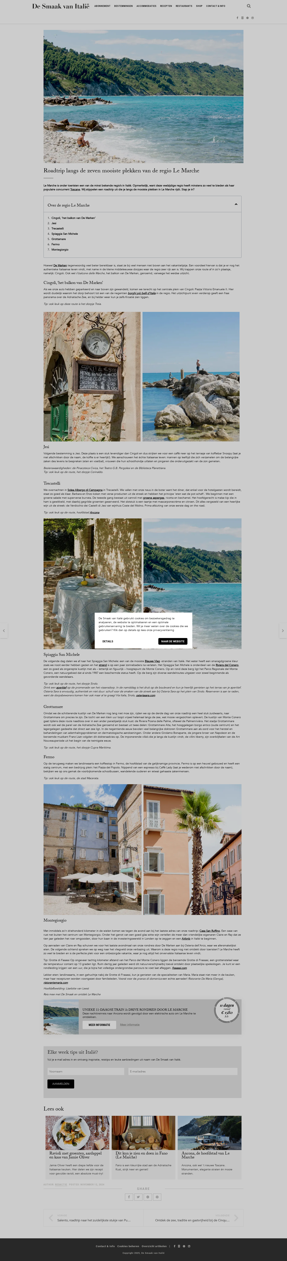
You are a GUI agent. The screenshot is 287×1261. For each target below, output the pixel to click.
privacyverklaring (163, 630)
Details (107, 641)
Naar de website (172, 641)
